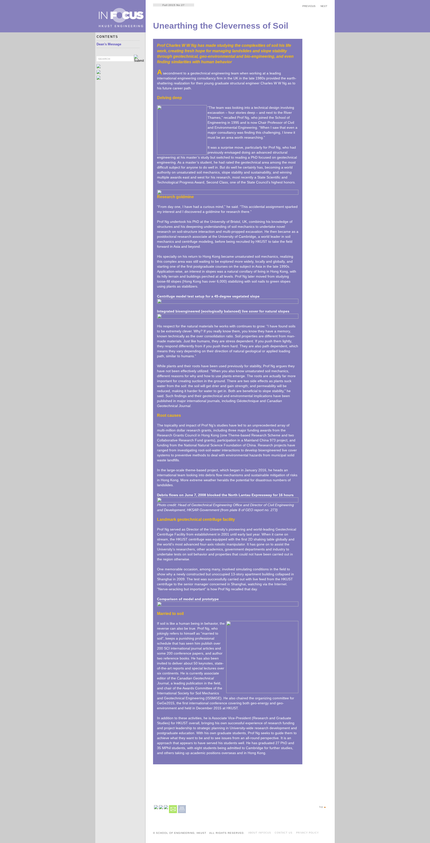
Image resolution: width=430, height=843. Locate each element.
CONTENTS (107, 37)
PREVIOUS (309, 6)
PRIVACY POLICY (307, 833)
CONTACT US (283, 833)
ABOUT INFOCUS (259, 833)
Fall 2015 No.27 (173, 5)
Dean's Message (109, 44)
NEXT (324, 6)
